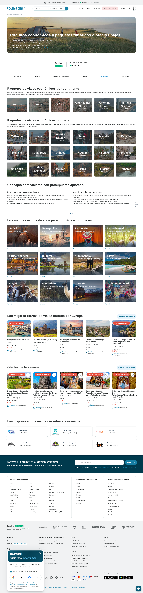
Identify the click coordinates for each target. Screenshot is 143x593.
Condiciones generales (104, 467)
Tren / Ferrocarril (113, 506)
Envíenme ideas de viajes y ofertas (25, 571)
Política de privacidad (54, 587)
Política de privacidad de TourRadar (25, 584)
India (30, 484)
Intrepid (78, 492)
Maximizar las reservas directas (49, 561)
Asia (11, 486)
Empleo (16, 544)
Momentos (97, 8)
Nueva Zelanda (34, 489)
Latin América (14, 495)
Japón (31, 486)
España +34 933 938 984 (111, 546)
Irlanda (51, 486)
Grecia (31, 509)
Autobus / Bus (112, 503)
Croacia (31, 501)
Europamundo (80, 501)
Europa (12, 492)
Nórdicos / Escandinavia (56, 492)
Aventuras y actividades (61, 76)
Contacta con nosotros (111, 541)
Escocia (51, 498)
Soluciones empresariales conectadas (51, 544)
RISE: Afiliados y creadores (80, 558)
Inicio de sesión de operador (48, 564)
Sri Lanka (32, 492)
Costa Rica (52, 509)
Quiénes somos (12, 541)
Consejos (37, 76)
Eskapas (78, 503)
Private (110, 515)
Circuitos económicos (16, 14)
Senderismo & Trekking (115, 489)
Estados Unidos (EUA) (56, 512)
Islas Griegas (33, 512)
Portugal (51, 495)
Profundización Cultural (115, 501)
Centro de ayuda (109, 544)
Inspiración (125, 76)
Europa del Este (34, 503)
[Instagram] (51, 578)
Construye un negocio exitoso (48, 552)
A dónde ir (17, 76)
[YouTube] (62, 578)
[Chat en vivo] (138, 588)
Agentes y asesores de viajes (80, 555)
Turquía (51, 503)
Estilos (88, 8)
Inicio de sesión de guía (79, 546)
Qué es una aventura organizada (49, 541)
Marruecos (13, 503)
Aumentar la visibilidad (46, 558)
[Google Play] (126, 578)
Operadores (104, 76)
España (51, 501)
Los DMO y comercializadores (81, 561)
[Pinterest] (56, 578)
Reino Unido (33, 506)
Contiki (78, 484)
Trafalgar (79, 498)
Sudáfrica (12, 506)
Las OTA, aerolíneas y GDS (80, 564)
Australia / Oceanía (15, 489)
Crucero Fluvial (113, 495)
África (11, 484)
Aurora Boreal (112, 492)
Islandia (51, 484)
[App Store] (111, 578)
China (11, 512)
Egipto (12, 501)
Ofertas (85, 76)
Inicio (8, 14)
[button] (19, 351)
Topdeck (78, 495)
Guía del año (75, 541)
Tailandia (32, 495)
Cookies (65, 587)
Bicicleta (110, 486)
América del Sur (14, 498)
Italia (50, 489)
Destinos (80, 8)
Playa (110, 509)
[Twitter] (46, 578)
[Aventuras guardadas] (129, 9)
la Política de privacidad (129, 467)
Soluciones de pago (45, 555)
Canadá (51, 506)
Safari (110, 498)
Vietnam (32, 498)
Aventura (111, 484)
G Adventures (80, 489)
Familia (110, 512)
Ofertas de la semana (110, 8)
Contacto (122, 8)
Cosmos (78, 486)
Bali (11, 509)
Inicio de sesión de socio (79, 566)
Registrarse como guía (79, 544)
